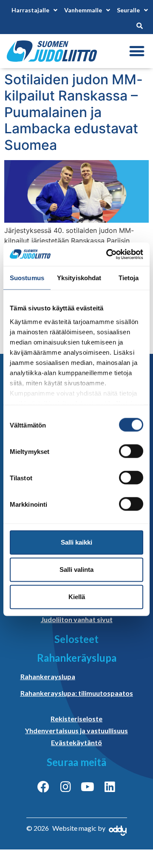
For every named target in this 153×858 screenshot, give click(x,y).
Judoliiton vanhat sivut (77, 619)
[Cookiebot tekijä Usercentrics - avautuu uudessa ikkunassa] (108, 254)
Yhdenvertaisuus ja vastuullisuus (76, 730)
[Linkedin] (110, 787)
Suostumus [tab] (27, 277)
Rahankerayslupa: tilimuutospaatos (76, 693)
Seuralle (128, 10)
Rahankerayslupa (47, 676)
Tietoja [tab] (129, 277)
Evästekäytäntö (76, 742)
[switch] (131, 451)
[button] (137, 51)
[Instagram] (65, 787)
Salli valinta (77, 569)
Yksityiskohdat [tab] (79, 277)
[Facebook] (43, 787)
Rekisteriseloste (76, 719)
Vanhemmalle (83, 10)
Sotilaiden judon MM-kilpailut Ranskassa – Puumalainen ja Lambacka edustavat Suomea (73, 112)
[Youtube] (87, 787)
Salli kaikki (76, 542)
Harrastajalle (30, 10)
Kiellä (76, 596)
